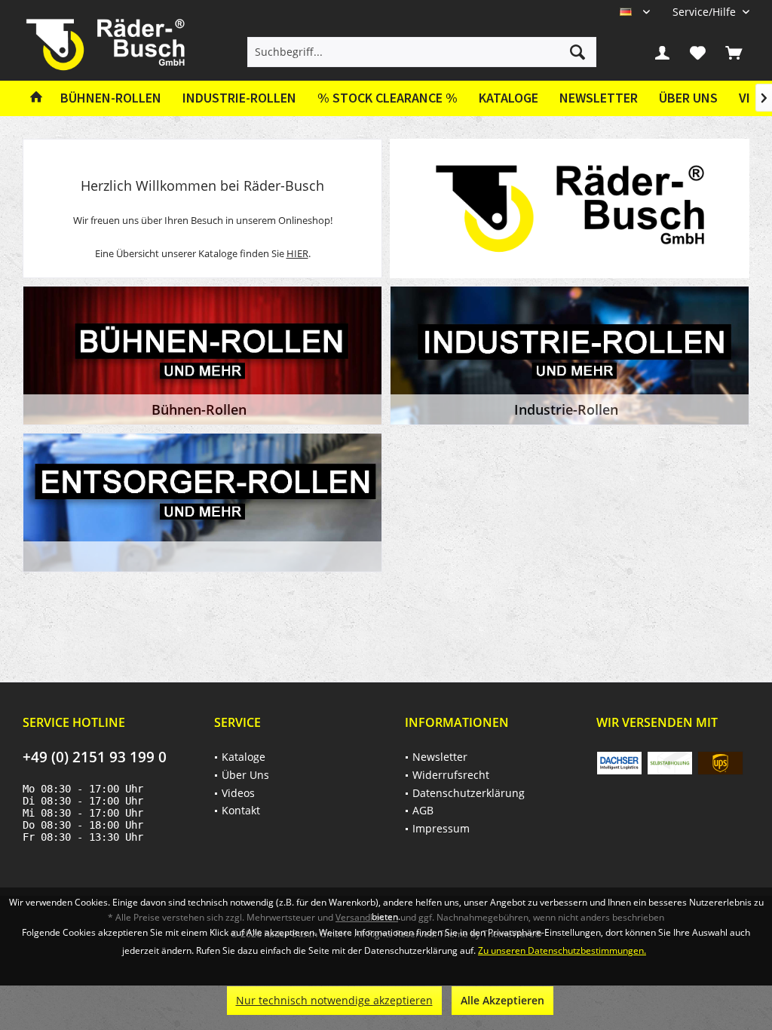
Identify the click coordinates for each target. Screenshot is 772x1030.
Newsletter (598, 97)
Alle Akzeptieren (502, 1000)
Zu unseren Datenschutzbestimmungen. (562, 950)
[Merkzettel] (698, 52)
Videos (238, 793)
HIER (297, 253)
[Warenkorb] (733, 52)
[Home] (36, 98)
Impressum (441, 828)
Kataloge (508, 97)
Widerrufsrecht (450, 775)
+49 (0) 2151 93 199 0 (95, 757)
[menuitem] (705, 11)
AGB (422, 810)
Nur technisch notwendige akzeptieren (334, 1000)
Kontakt (241, 810)
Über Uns (688, 97)
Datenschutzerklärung (468, 793)
